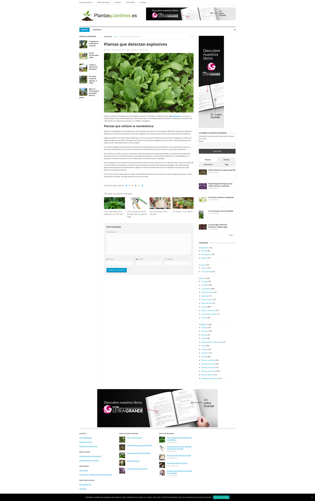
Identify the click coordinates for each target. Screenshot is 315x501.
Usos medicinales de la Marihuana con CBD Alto (179, 439)
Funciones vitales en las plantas (221, 197)
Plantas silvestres (207, 375)
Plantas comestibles (208, 360)
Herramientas (206, 254)
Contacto (97, 30)
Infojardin (83, 489)
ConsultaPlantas (85, 484)
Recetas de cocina (85, 442)
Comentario (110, 232)
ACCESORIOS (130, 2)
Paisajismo (205, 353)
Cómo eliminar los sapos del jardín (222, 170)
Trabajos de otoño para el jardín (93, 43)
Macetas (204, 258)
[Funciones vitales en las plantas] (203, 202)
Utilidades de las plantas (210, 378)
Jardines (204, 349)
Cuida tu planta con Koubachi (93, 67)
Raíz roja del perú (133, 461)
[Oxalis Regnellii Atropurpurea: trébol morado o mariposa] (203, 188)
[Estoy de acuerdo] (312, 497)
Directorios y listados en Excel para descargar (95, 474)
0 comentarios (133, 50)
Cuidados (118, 2)
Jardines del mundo (208, 310)
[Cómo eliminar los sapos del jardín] (203, 174)
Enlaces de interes (207, 292)
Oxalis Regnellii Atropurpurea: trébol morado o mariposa (220, 185)
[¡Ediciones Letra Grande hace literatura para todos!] (191, 20)
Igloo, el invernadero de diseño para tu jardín (89, 93)
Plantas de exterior (85, 2)
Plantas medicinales (208, 371)
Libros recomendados (209, 314)
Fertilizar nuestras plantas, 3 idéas (93, 79)
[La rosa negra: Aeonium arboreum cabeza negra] (203, 229)
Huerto (203, 268)
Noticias (204, 318)
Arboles (204, 327)
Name (111, 259)
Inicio (85, 30)
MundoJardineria (85, 438)
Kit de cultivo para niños (94, 55)
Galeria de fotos (207, 303)
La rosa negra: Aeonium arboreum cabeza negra (217, 226)
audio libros (83, 470)
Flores (203, 346)
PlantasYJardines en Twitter (89, 460)
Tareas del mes (206, 271)
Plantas (204, 357)
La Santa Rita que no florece (137, 469)
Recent (226, 160)
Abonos (204, 251)
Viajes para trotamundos (88, 446)
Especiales (205, 296)
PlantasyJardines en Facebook (90, 456)
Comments (208, 164)
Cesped (204, 338)
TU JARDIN (202, 324)
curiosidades (205, 289)
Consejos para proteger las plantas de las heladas (179, 472)
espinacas (145, 50)
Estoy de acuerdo (221, 497)
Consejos (143, 2)
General (204, 307)
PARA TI (201, 278)
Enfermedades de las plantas (211, 342)
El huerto (202, 265)
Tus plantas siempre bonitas (177, 463)
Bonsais (204, 335)
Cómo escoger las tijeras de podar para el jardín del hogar (179, 447)
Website (170, 259)
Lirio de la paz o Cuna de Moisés (220, 211)
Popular (208, 160)
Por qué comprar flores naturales (179, 455)
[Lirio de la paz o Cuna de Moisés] (201, 218)
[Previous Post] (190, 36)
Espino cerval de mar (134, 438)
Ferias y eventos (207, 299)
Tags (226, 164)
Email (140, 259)
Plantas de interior (103, 2)
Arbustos (204, 331)
